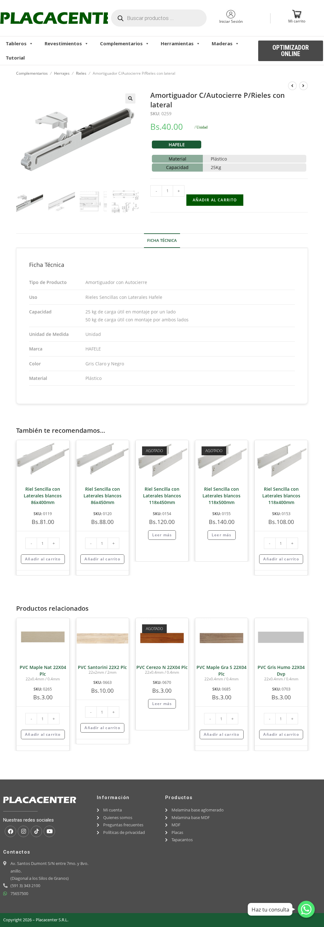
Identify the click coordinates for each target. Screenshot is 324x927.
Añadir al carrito (215, 200)
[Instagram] (23, 831)
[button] (290, 51)
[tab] (162, 241)
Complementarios (121, 43)
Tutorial (15, 57)
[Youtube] (49, 831)
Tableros (16, 43)
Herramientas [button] (177, 43)
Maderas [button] (222, 43)
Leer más (162, 535)
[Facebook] (10, 831)
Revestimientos (63, 43)
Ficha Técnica (162, 240)
